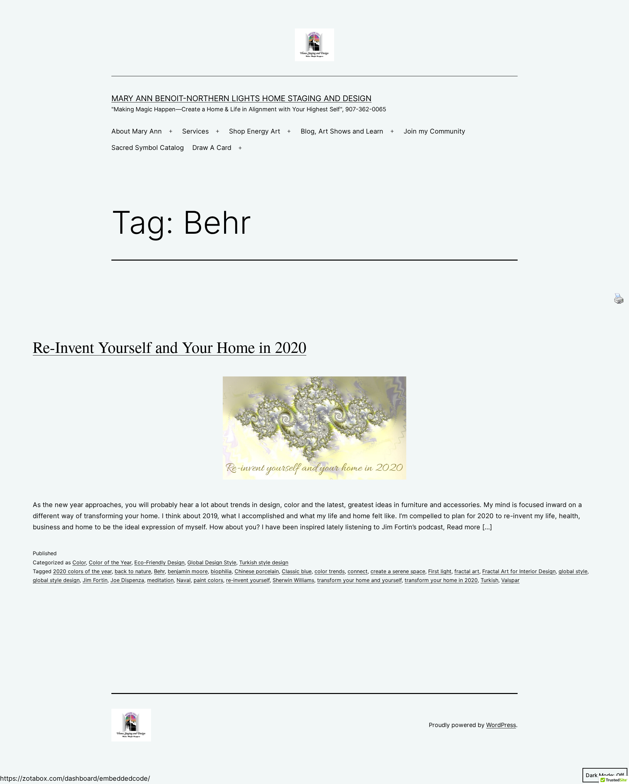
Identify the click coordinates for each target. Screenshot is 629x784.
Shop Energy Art (254, 131)
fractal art (466, 571)
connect (358, 571)
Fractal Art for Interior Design (519, 571)
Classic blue (297, 571)
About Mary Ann (136, 131)
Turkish (489, 580)
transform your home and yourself (359, 580)
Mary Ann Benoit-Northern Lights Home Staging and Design (241, 98)
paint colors (208, 580)
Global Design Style (211, 562)
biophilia (221, 571)
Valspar (510, 580)
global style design (56, 580)
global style (573, 571)
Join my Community (434, 131)
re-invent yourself (248, 580)
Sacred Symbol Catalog (147, 148)
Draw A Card (211, 148)
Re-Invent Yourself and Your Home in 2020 (169, 346)
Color (79, 562)
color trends (329, 571)
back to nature (133, 571)
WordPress (501, 724)
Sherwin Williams (293, 580)
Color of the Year (110, 562)
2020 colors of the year (82, 571)
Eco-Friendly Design (159, 562)
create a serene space (398, 571)
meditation (160, 580)
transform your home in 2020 (441, 580)
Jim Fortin (95, 580)
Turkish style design (263, 562)
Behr (159, 571)
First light (439, 571)
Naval (184, 580)
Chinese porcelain (257, 571)
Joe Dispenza (127, 580)
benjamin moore (188, 571)
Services (195, 131)
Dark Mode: (600, 775)
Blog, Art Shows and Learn (342, 131)
